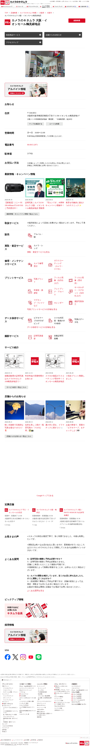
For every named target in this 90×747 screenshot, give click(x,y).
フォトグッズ (5, 727)
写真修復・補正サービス (9, 722)
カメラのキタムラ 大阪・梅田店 (46, 511)
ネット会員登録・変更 (75, 1)
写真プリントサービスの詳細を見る (42, 309)
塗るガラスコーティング (25, 690)
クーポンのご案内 (23, 703)
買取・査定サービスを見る (38, 252)
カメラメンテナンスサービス (26, 688)
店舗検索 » (74, 684)
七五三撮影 (23, 695)
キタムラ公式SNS (23, 705)
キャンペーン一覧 (41, 707)
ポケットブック (7, 697)
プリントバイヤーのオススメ (44, 701)
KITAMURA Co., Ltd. (11, 744)
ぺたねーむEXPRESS (7, 726)
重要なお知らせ (41, 711)
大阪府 (41, 13)
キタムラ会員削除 (77, 698)
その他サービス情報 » (25, 684)
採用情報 (58, 1)
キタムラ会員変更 (77, 696)
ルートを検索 (54, 124)
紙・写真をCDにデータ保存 (10, 714)
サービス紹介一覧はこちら (16, 387)
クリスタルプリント (8, 688)
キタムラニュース (41, 703)
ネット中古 (40, 690)
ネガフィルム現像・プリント (10, 692)
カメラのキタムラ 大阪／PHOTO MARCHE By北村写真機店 (74, 512)
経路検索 (77, 20)
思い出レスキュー (6, 705)
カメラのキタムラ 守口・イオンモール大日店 (19, 511)
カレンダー (5, 724)
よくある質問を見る (35, 591)
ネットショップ (41, 686)
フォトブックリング (8, 699)
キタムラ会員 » (76, 692)
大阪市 (49, 13)
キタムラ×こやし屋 (24, 714)
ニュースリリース (18, 740)
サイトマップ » (76, 702)
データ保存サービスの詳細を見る (41, 327)
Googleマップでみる (45, 496)
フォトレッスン (58, 698)
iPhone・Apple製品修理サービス (27, 686)
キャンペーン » (41, 705)
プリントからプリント (8, 716)
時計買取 (40, 694)
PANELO (4, 731)
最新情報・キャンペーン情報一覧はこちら (22, 214)
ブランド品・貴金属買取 (44, 695)
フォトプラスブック (8, 695)
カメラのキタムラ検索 (28, 13)
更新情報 (39, 717)
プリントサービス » (7, 684)
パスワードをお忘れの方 (79, 700)
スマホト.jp (22, 692)
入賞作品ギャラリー (59, 710)
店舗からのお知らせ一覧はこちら (19, 436)
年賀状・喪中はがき (8, 703)
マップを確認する (35, 124)
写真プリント (5, 686)
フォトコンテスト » (59, 706)
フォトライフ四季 (58, 700)
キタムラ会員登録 (77, 694)
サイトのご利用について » (79, 704)
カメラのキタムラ (76, 686)
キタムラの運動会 (58, 696)
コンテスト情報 (58, 708)
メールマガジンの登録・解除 (26, 701)
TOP (6, 13)
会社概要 (52, 1)
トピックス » (40, 709)
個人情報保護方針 (6, 740)
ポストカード (5, 701)
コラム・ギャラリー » (60, 684)
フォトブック (5, 694)
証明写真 (4, 729)
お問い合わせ (65, 1)
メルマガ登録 (85, 1)
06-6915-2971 (32, 145)
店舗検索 (14, 13)
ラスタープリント (7, 690)
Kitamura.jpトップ (7, 679)
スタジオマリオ (24, 694)
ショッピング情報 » (42, 684)
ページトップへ (85, 737)
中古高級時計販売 (42, 692)
